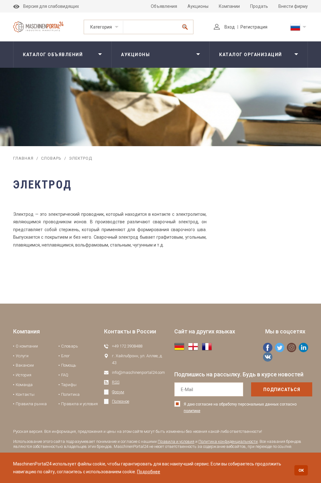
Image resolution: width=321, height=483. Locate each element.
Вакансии (25, 365)
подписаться (281, 389)
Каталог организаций (250, 54)
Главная (23, 158)
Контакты (25, 394)
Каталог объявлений (53, 54)
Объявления (164, 6)
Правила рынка (31, 403)
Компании (229, 6)
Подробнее (148, 471)
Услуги (22, 355)
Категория (101, 26)
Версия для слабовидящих (51, 6)
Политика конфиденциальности (228, 441)
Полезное (120, 401)
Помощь (68, 365)
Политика (70, 394)
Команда (24, 384)
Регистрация (253, 26)
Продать (259, 6)
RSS (115, 382)
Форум (118, 392)
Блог (65, 355)
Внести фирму (293, 6)
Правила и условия (79, 403)
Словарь (51, 158)
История (23, 375)
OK (301, 470)
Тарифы (68, 384)
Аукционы (197, 6)
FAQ (64, 375)
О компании (27, 346)
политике (192, 411)
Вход (229, 26)
